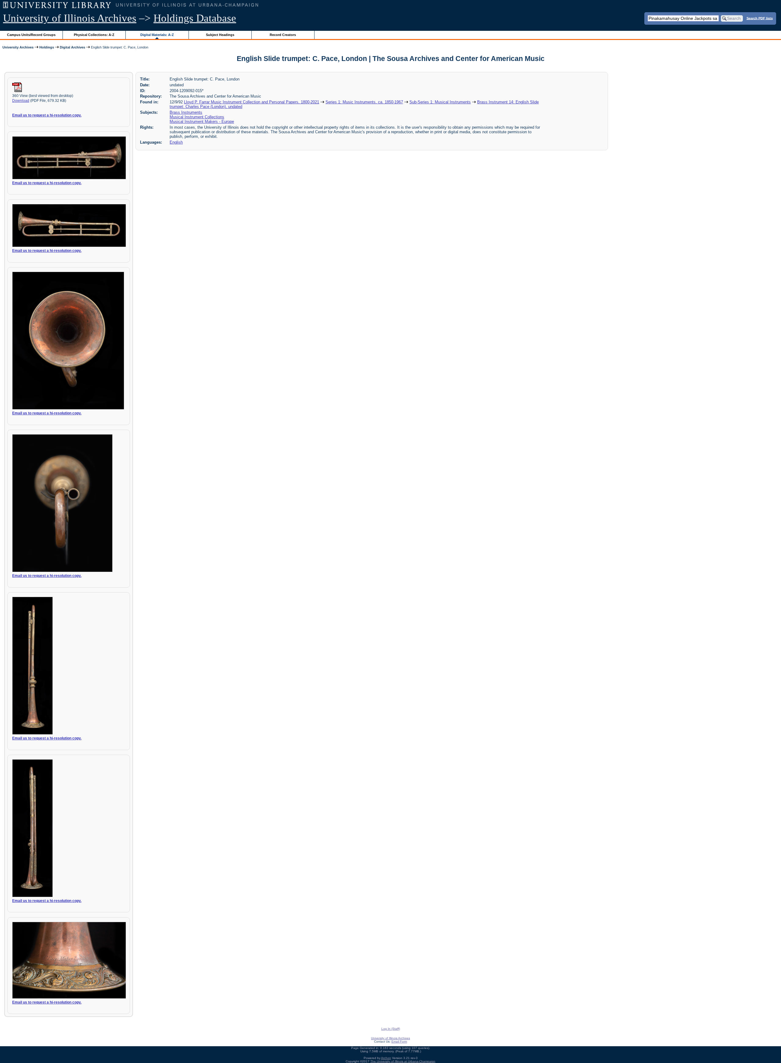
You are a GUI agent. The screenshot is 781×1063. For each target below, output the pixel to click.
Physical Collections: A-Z (94, 35)
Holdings (46, 47)
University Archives (18, 47)
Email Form (399, 1041)
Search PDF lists (760, 18)
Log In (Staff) (390, 1028)
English (176, 142)
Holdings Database (194, 18)
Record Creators (283, 35)
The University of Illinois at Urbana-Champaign (402, 1061)
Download (20, 100)
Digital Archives (72, 47)
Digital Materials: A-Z (157, 35)
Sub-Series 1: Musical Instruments (440, 102)
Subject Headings (220, 35)
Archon (386, 1058)
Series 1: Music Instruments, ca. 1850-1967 (364, 102)
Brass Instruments (186, 112)
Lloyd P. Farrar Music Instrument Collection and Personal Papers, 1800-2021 (251, 102)
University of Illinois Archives (69, 18)
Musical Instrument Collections (197, 117)
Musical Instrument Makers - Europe (202, 121)
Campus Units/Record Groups (31, 35)
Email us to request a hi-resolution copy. (46, 115)
